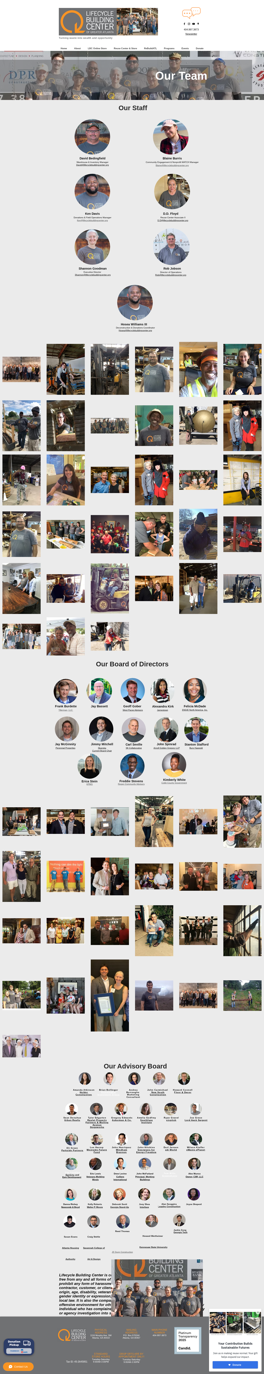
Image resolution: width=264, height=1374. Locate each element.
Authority (70, 1259)
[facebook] (184, 23)
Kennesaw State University (153, 1247)
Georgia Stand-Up (119, 1207)
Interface (144, 1207)
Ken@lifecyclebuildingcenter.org (92, 220)
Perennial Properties (65, 748)
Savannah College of (94, 1248)
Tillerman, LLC (66, 710)
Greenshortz (169, 1176)
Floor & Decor (182, 1092)
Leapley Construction (169, 1206)
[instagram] (189, 23)
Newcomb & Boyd (70, 1207)
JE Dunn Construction (122, 1252)
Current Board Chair (102, 751)
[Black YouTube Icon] (193, 23)
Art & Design (94, 1259)
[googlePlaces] (198, 23)
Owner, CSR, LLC (194, 1176)
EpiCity (70, 1175)
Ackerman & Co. (122, 1120)
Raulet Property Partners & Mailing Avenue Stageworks (97, 1124)
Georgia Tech (180, 1232)
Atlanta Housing (70, 1248)
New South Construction (158, 1093)
